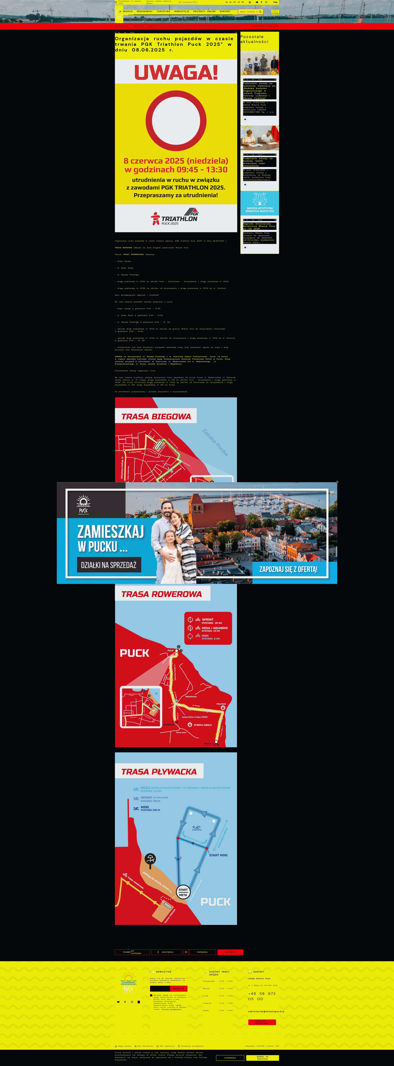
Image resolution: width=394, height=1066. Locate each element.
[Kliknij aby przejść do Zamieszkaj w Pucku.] (197, 533)
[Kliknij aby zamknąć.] (337, 482)
